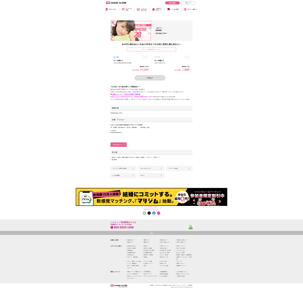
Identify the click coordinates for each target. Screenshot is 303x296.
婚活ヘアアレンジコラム (183, 274)
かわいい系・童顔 (164, 252)
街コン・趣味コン (193, 9)
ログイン (189, 2)
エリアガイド (130, 278)
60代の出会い (163, 248)
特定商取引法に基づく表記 (169, 285)
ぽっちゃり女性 (181, 252)
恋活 (145, 265)
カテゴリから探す (116, 246)
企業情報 (152, 285)
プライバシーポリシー (182, 285)
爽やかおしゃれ (164, 257)
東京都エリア (163, 240)
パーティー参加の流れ (144, 9)
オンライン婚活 (164, 265)
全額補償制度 (163, 271)
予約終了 (150, 78)
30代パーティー (181, 246)
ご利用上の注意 (181, 276)
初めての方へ (113, 9)
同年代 (145, 246)
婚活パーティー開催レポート (134, 271)
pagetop (151, 233)
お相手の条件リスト (159, 9)
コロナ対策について (182, 271)
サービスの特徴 (129, 9)
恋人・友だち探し (181, 248)
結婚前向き (130, 250)
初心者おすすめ (131, 246)
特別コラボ (163, 263)
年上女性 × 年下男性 (149, 250)
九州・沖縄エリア (181, 242)
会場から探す (114, 240)
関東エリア (147, 240)
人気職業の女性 (131, 252)
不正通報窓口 (147, 271)
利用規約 (190, 285)
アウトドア (179, 261)
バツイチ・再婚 (148, 261)
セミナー (129, 267)
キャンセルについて (146, 168)
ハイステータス (181, 250)
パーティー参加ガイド (133, 274)
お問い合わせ (158, 285)
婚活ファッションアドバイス (134, 276)
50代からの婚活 (148, 248)
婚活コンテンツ (115, 271)
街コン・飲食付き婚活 (133, 265)
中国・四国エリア (164, 242)
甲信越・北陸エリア (182, 240)
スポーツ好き (163, 261)
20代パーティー (164, 246)
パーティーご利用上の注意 (119, 168)
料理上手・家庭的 (148, 254)
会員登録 (173, 2)
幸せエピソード (148, 274)
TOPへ (142, 175)
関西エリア (147, 242)
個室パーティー (181, 263)
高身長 (145, 257)
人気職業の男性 (148, 252)
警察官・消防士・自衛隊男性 (184, 254)
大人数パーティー (148, 263)
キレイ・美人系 (164, 254)
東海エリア (130, 242)
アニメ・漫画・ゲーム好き (134, 261)
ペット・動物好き (132, 263)
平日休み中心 (130, 254)
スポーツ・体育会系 (132, 257)
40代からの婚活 (131, 248)
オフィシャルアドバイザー (151, 276)
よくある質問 (175, 9)
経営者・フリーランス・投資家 (184, 258)
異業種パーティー (181, 265)
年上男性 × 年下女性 (165, 250)
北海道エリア (130, 240)
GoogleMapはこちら (118, 144)
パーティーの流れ (173, 168)
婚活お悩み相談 (164, 274)
